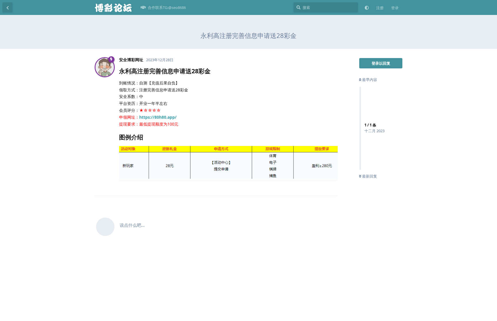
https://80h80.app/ (158, 117)
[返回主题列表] (7, 7)
